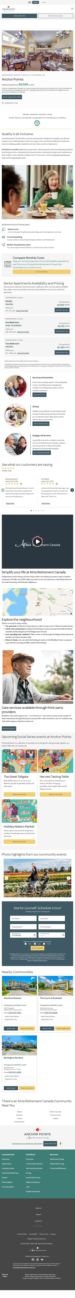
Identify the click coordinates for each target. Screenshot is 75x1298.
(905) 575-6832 (50, 1013)
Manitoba (19, 1115)
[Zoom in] (71, 590)
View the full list (39, 395)
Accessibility (33, 1234)
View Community (27, 1028)
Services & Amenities (34, 1168)
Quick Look (11, 1028)
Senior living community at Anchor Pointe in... (41, 1276)
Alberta (19, 1112)
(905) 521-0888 (14, 1072)
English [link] (35, 2)
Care (28, 1187)
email (48, 944)
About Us (38, 1208)
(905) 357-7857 (14, 1013)
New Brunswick (55, 1115)
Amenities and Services (61, 155)
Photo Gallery (7, 1182)
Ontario (19, 1118)
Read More (10, 503)
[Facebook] (60, 1143)
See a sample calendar (42, 453)
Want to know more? (55, 16)
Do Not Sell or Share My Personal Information (36, 1243)
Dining (28, 1173)
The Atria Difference (58, 1168)
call (39, 944)
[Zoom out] (71, 593)
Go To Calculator (42, 272)
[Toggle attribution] (71, 614)
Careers (38, 1214)
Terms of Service (39, 961)
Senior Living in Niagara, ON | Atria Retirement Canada (41, 1278)
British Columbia (55, 1112)
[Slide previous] (4, 51)
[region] (38, 602)
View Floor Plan (22, 311)
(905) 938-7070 (19, 16)
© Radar (58, 614)
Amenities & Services (10, 1173)
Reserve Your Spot (19, 794)
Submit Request (37, 948)
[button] (37, 542)
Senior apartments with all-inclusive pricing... (40, 1274)
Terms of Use (44, 1234)
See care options (9, 728)
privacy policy (24, 959)
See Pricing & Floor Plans (12, 97)
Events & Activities (33, 1177)
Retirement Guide (57, 1159)
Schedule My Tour (62, 310)
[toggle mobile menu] (72, 9)
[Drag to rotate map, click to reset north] (71, 595)
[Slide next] (70, 51)
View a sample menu (41, 424)
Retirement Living (57, 1164)
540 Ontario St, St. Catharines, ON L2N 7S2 (27, 1144)
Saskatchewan (19, 1122)
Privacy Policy (22, 1234)
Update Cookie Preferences (36, 1239)
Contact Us (38, 1221)
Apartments (16, 158)
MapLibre (53, 614)
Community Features (34, 1164)
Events (4, 1177)
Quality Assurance (33, 1191)
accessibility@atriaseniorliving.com (24, 1267)
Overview (5, 1159)
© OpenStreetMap (65, 614)
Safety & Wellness (33, 1182)
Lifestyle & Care (8, 1168)
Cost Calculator (8, 1187)
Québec (55, 1118)
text (29, 944)
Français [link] (43, 2)
